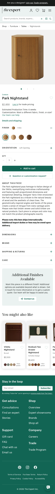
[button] (37, 10)
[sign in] (31, 10)
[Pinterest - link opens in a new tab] (19, 467)
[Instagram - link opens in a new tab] (27, 467)
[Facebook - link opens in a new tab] (35, 467)
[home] (11, 10)
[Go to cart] (43, 10)
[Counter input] (27, 160)
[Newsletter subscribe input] (19, 388)
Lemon (5, 94)
